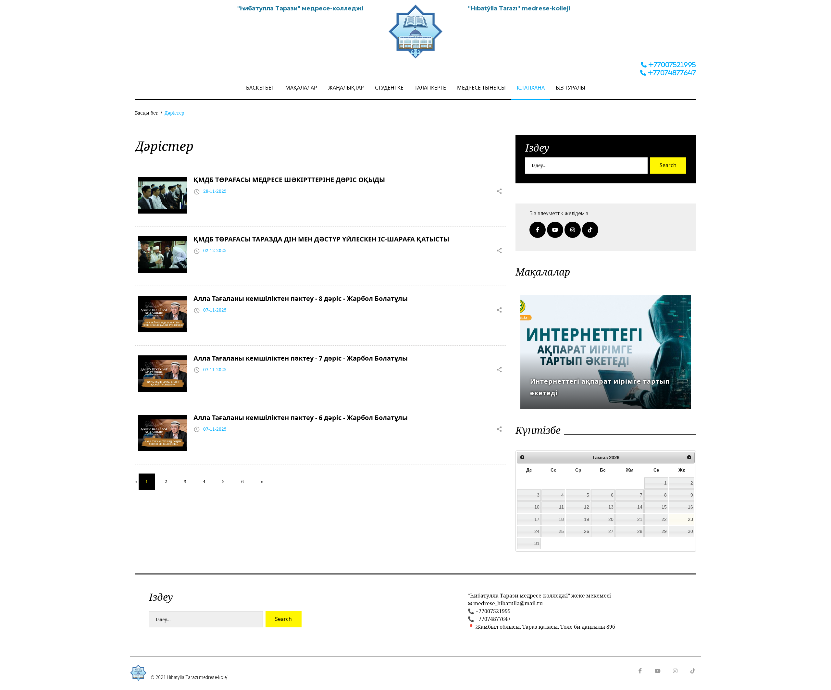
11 (561, 507)
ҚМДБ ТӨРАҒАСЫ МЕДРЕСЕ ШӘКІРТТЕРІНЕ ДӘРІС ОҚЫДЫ (289, 179)
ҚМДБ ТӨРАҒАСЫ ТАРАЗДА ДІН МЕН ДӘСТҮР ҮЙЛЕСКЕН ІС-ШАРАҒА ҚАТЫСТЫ (321, 239)
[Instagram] (572, 230)
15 (664, 507)
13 (611, 507)
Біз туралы (570, 87)
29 (664, 531)
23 (690, 519)
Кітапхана (531, 87)
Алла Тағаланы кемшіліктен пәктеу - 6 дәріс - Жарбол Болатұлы (300, 417)
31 (537, 543)
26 (586, 531)
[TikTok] (590, 230)
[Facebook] (537, 230)
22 (664, 519)
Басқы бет (260, 87)
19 (586, 519)
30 (690, 531)
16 (690, 507)
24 (537, 531)
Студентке (389, 87)
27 (611, 531)
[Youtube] (555, 230)
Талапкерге (430, 87)
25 (561, 531)
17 (537, 519)
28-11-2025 (215, 191)
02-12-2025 (215, 250)
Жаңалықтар (346, 87)
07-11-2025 (215, 310)
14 (639, 507)
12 (586, 507)
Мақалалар (301, 87)
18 (561, 519)
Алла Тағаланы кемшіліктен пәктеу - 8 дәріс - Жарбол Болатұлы (300, 298)
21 (639, 519)
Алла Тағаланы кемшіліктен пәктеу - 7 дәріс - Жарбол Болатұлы (300, 358)
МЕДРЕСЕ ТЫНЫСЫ (481, 87)
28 (639, 531)
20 (611, 519)
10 (537, 507)
